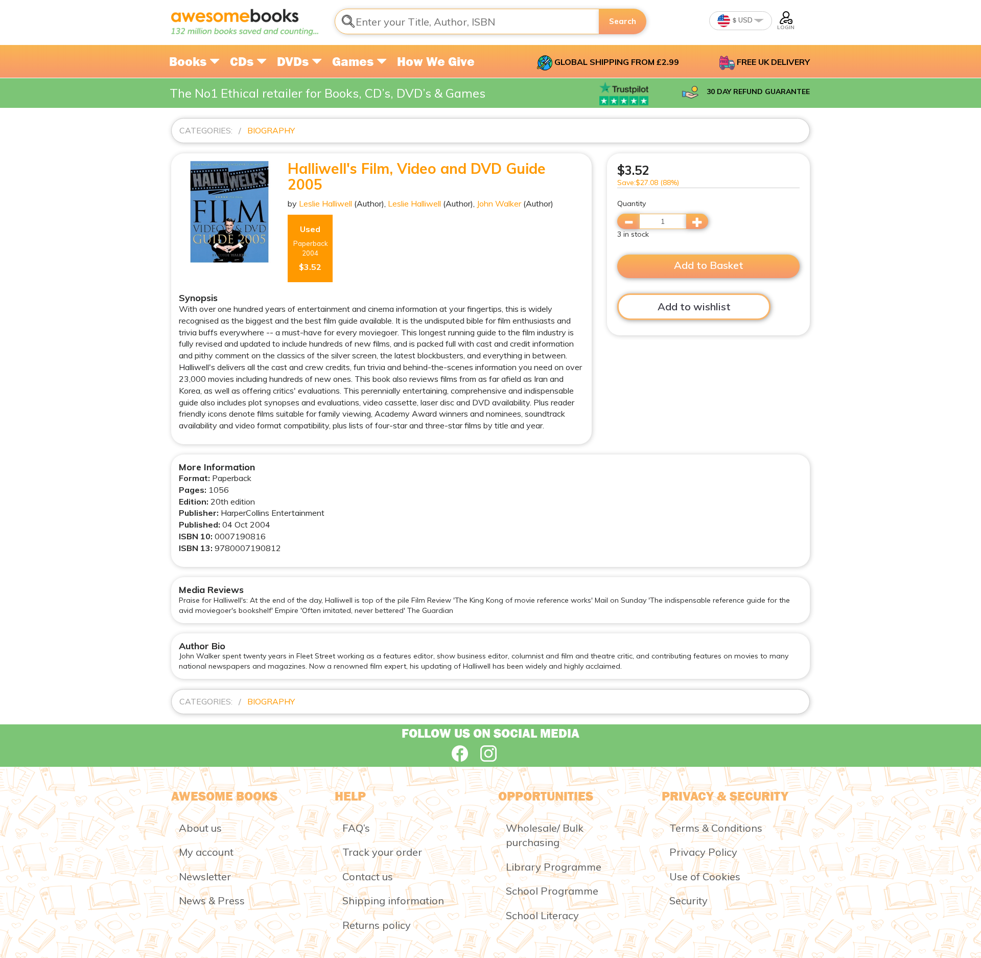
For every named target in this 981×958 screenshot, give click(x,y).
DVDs (294, 61)
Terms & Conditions (715, 828)
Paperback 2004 (310, 248)
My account (206, 852)
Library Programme (553, 866)
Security (688, 900)
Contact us (367, 876)
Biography (271, 130)
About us (200, 828)
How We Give (436, 61)
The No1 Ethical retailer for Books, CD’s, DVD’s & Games (327, 93)
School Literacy (542, 915)
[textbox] (467, 21)
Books (189, 61)
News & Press (212, 900)
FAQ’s (356, 828)
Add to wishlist (694, 306)
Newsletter (205, 876)
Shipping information (393, 900)
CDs (243, 61)
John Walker (499, 203)
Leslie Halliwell (325, 203)
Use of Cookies (704, 876)
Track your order (382, 852)
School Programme (552, 890)
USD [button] (745, 20)
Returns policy (376, 925)
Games (354, 61)
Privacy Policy (703, 852)
